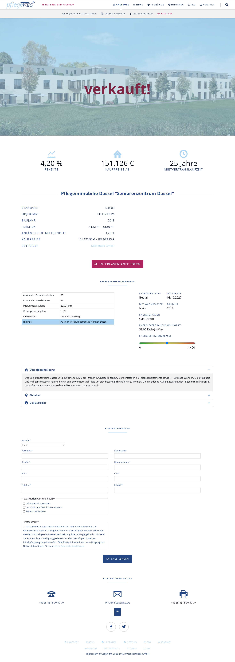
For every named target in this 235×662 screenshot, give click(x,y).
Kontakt (166, 13)
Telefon (27, 485)
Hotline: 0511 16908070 (59, 4)
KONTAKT (166, 642)
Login (147, 648)
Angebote (73, 642)
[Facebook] (111, 627)
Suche (226, 4)
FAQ (149, 642)
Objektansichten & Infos (81, 13)
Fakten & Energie (115, 13)
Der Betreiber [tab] (38, 402)
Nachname (121, 450)
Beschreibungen (143, 13)
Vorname (27, 450)
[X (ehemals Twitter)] (124, 627)
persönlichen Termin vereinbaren (44, 507)
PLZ (27, 473)
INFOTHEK (131, 642)
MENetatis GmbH (102, 246)
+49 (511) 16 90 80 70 (51, 602)
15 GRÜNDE (110, 642)
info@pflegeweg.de (117, 602)
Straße (27, 462)
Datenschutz (112, 648)
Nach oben (117, 612)
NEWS (91, 642)
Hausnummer (122, 462)
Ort (119, 473)
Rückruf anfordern (36, 511)
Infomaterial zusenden (38, 503)
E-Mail (119, 485)
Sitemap (132, 648)
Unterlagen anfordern (119, 264)
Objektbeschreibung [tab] (42, 369)
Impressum (91, 648)
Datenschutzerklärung (72, 546)
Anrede (27, 440)
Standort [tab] (35, 395)
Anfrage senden (117, 558)
